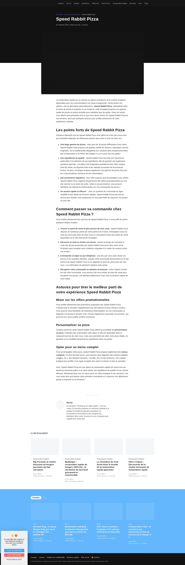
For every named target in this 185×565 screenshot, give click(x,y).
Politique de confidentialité (56, 557)
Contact (42, 557)
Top (44, 497)
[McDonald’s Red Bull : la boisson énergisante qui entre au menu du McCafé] (76, 522)
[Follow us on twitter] (152, 557)
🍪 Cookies (95, 557)
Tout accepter (14, 550)
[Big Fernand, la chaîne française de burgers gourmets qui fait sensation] (45, 457)
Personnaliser (14, 559)
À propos (34, 557)
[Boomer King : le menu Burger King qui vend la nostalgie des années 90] (45, 522)
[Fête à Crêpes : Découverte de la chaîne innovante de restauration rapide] (140, 457)
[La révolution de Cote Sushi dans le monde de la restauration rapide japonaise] (108, 457)
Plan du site (85, 557)
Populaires (36, 497)
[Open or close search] (153, 3)
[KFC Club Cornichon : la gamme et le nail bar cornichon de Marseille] (108, 521)
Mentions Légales (73, 557)
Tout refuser (14, 555)
